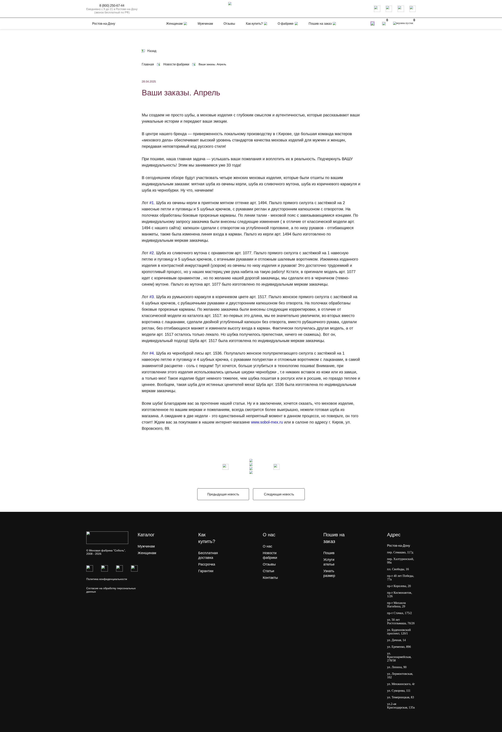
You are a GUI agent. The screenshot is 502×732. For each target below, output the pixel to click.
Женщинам (147, 553)
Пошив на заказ (320, 23)
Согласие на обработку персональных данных (111, 590)
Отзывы (269, 564)
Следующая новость (279, 494)
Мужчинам (146, 546)
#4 (151, 353)
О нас (267, 546)
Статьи (268, 571)
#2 (151, 253)
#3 (151, 297)
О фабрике (286, 23)
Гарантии (205, 571)
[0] (384, 23)
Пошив (329, 553)
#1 (151, 203)
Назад (151, 50)
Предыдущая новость (223, 494)
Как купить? (254, 23)
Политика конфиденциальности (106, 579)
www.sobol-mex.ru (267, 422)
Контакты (270, 578)
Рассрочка (206, 564)
